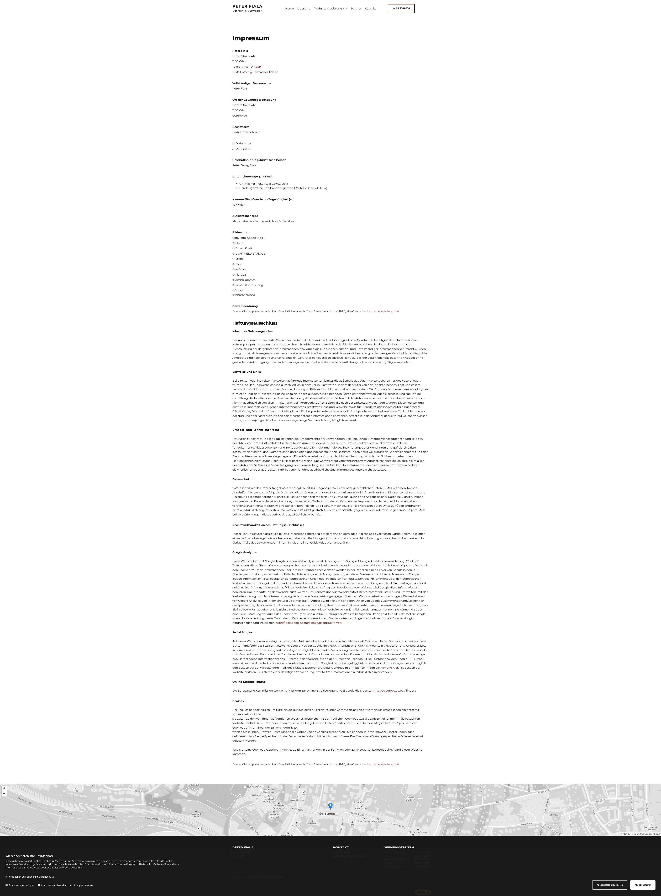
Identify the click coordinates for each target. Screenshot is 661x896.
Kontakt (370, 8)
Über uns (303, 8)
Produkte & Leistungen (329, 8)
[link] (330, 9)
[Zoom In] (4, 788)
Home (289, 8)
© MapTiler (626, 833)
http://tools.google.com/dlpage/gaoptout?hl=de (308, 622)
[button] (401, 8)
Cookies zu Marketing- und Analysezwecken (67, 885)
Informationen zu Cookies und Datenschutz (30, 876)
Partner (356, 8)
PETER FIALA (248, 6)
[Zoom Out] (4, 793)
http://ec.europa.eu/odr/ (389, 690)
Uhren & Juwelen (248, 10)
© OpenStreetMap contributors (646, 833)
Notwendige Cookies (21, 885)
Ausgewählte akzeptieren (610, 885)
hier (383, 667)
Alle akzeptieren (643, 885)
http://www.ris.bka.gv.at (383, 311)
